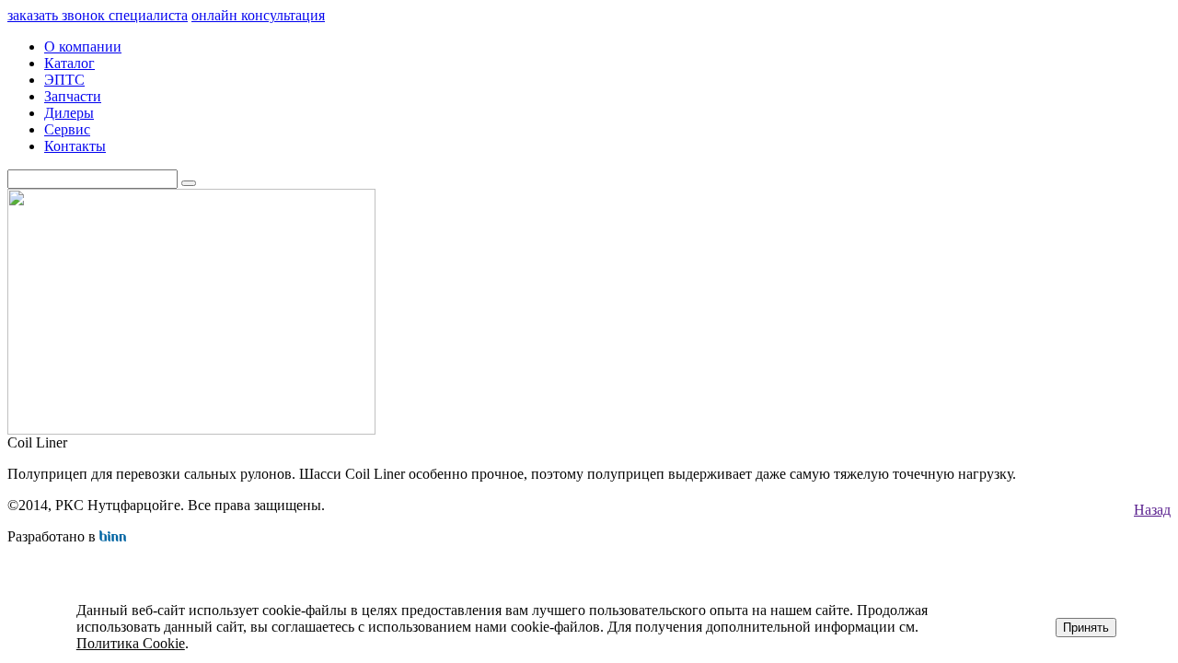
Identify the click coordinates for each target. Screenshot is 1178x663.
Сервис (67, 129)
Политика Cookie (130, 643)
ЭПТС (64, 79)
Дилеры (69, 113)
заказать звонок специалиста (97, 15)
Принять (1086, 627)
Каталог (69, 63)
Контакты (75, 146)
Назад (1152, 510)
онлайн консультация (258, 15)
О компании (82, 46)
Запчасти (72, 96)
